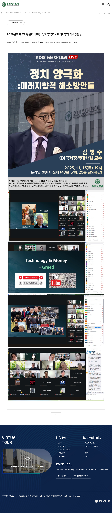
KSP (86, 453)
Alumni (25, 13)
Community (36, 13)
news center (64, 450)
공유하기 (96, 14)
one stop (62, 446)
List (56, 415)
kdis (60, 443)
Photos (47, 13)
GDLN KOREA (90, 443)
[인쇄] (100, 14)
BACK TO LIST (17, 23)
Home (2, 13)
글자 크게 (105, 14)
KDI (86, 450)
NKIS (87, 457)
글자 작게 (109, 14)
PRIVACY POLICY (8, 496)
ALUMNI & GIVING (12, 13)
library (61, 453)
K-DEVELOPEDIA (91, 446)
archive (61, 457)
